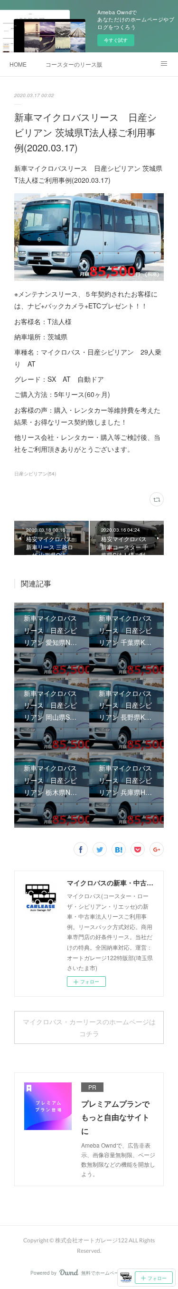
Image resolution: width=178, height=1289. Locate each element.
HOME (18, 64)
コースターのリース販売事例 (74, 64)
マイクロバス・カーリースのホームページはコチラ (89, 1028)
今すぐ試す (116, 40)
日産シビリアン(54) (35, 473)
